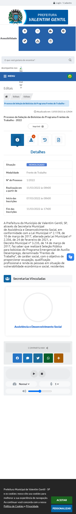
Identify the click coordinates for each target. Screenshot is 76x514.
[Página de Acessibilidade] (50, 41)
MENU (11, 76)
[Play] (34, 374)
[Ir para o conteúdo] (61, 41)
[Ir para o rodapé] (30, 48)
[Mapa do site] (38, 41)
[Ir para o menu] (69, 41)
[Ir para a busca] (22, 48)
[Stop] (42, 374)
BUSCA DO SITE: (12, 54)
